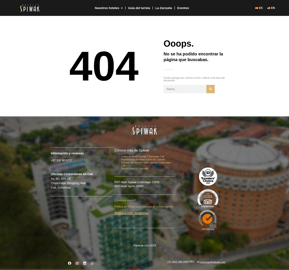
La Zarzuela (163, 8)
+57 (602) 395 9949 (177, 261)
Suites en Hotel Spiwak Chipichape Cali (142, 156)
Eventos (183, 8)
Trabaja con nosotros (131, 213)
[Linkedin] (84, 263)
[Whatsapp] (92, 263)
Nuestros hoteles (107, 8)
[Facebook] (69, 263)
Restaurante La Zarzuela (134, 168)
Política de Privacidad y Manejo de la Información (143, 206)
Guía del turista (139, 8)
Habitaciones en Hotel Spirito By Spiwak (143, 159)
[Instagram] (77, 263)
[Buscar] (210, 89)
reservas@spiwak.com (213, 262)
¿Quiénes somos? (125, 200)
